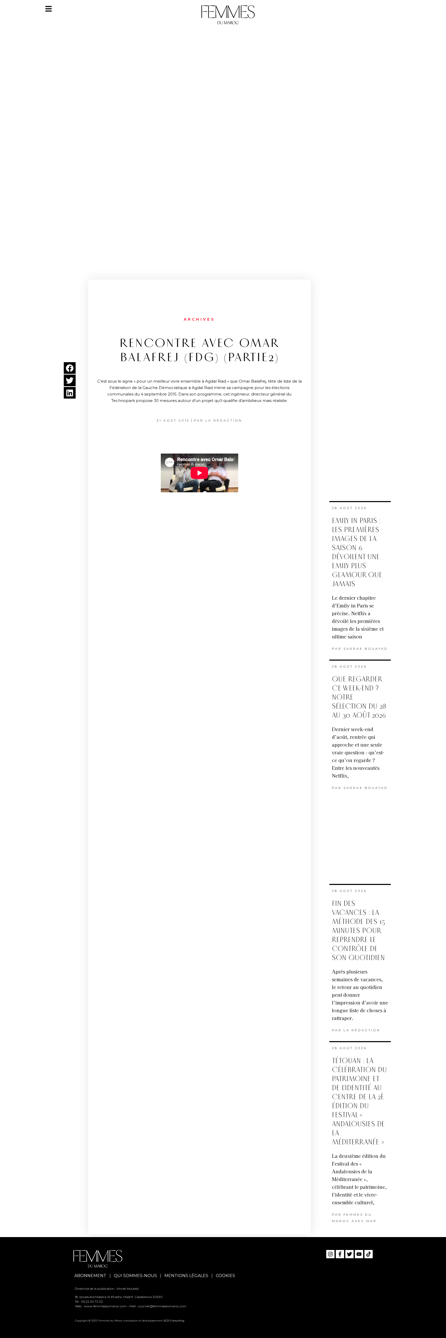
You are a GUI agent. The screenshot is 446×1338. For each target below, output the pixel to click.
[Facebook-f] (340, 1254)
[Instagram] (330, 1254)
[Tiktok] (368, 1254)
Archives (199, 319)
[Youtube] (359, 1254)
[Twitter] (349, 1254)
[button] (70, 368)
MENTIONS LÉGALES (186, 1275)
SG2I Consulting (173, 1320)
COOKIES (225, 1275)
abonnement (90, 1275)
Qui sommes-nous (135, 1275)
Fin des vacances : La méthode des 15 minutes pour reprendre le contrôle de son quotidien (358, 930)
